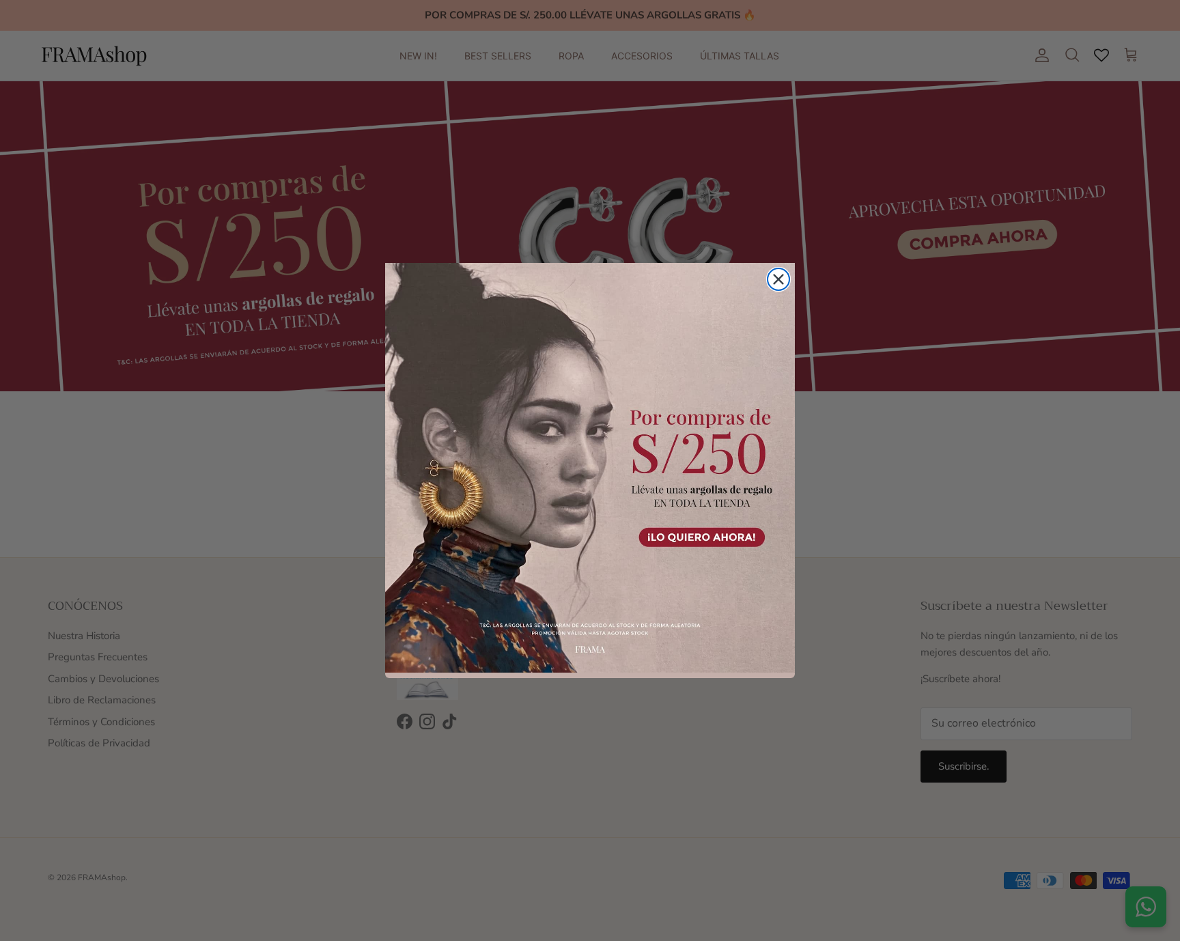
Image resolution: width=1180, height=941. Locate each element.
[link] (590, 468)
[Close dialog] (778, 279)
